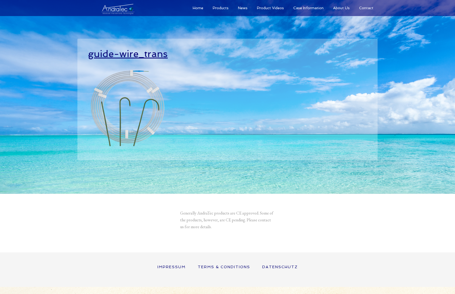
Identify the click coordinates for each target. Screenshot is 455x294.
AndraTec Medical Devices (116, 8)
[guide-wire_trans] (127, 143)
